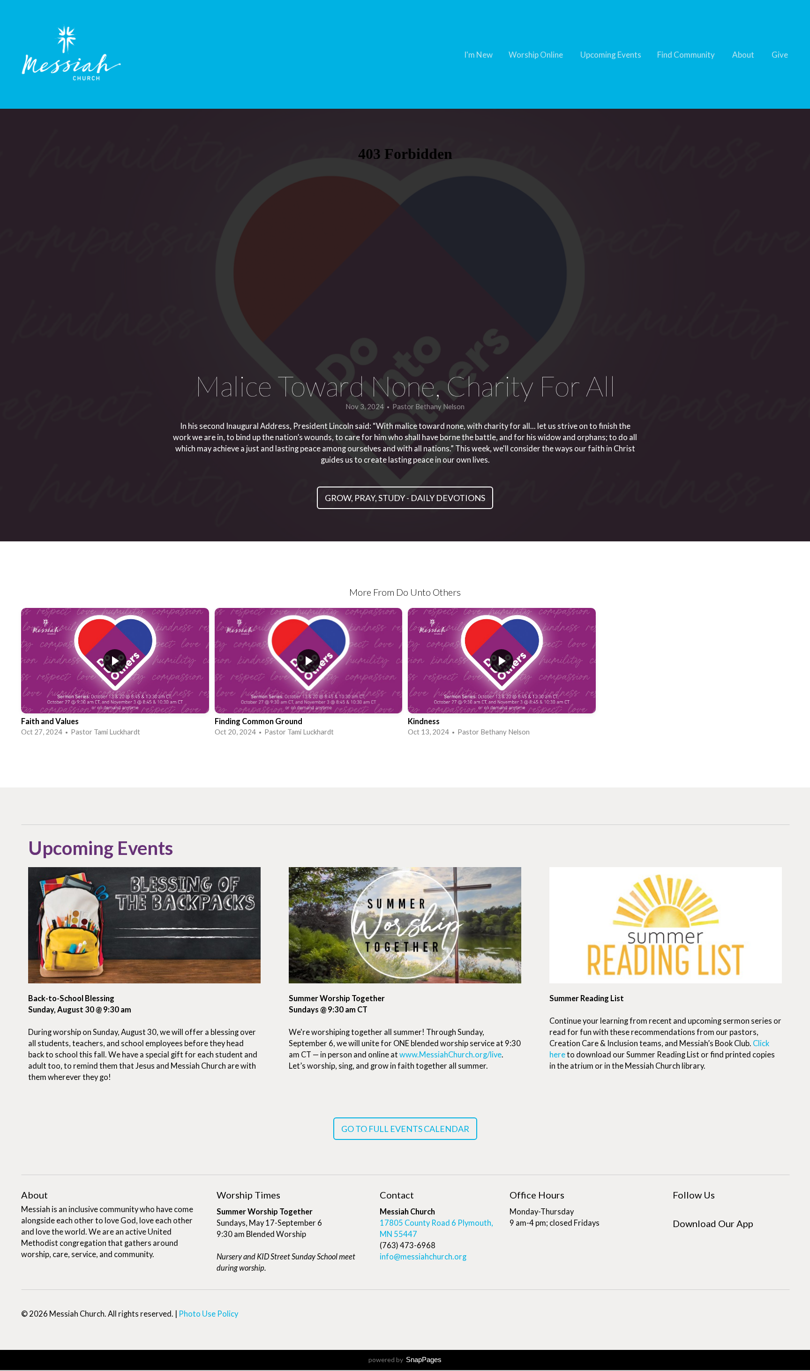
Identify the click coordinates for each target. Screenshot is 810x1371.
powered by (405, 1360)
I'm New (478, 55)
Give (780, 55)
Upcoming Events (610, 55)
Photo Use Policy (208, 1314)
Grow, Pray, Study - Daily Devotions (405, 498)
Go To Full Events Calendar (405, 1129)
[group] (115, 673)
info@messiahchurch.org (423, 1256)
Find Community (686, 55)
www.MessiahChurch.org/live (450, 1054)
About (744, 55)
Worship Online (536, 55)
